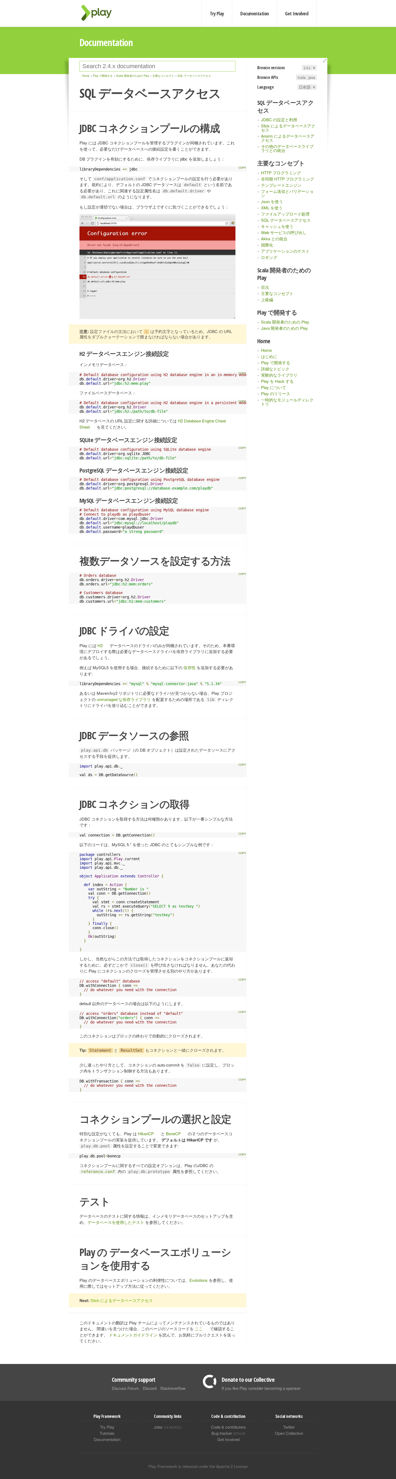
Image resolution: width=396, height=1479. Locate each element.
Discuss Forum (125, 1388)
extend (325, 61)
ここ (199, 1328)
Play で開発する (275, 362)
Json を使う (272, 201)
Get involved (228, 1439)
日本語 (305, 87)
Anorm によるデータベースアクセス (287, 138)
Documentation (254, 13)
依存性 (189, 667)
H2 (100, 645)
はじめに (269, 356)
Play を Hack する (277, 381)
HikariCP (146, 1133)
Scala (301, 77)
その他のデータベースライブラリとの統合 (287, 148)
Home (266, 350)
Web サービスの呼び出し (284, 232)
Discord (150, 1388)
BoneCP (173, 1133)
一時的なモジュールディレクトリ (287, 402)
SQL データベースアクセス (286, 220)
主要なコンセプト (277, 293)
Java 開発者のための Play (284, 328)
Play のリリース (275, 393)
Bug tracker (228, 1433)
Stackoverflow (173, 1388)
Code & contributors (228, 1427)
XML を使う (272, 207)
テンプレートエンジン (281, 185)
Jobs (168, 1427)
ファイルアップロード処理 (285, 214)
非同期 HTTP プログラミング (287, 179)
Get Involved (296, 13)
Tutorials (107, 1433)
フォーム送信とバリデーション (287, 193)
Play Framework (99, 13)
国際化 (267, 245)
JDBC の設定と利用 (279, 119)
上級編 (267, 299)
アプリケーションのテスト (285, 251)
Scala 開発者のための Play (285, 322)
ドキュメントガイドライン (133, 1335)
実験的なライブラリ (279, 375)
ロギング (269, 257)
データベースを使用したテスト (116, 1222)
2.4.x (307, 67)
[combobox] (157, 66)
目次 (265, 287)
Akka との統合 (274, 238)
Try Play (217, 13)
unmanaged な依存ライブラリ (124, 699)
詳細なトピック (275, 369)
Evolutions (198, 1280)
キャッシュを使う (277, 226)
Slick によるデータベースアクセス (288, 128)
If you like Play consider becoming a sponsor (261, 1388)
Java (311, 77)
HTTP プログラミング (281, 172)
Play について (273, 387)
